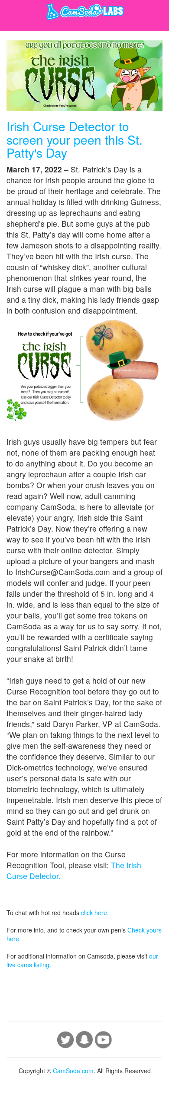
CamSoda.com (73, 1070)
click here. (95, 912)
